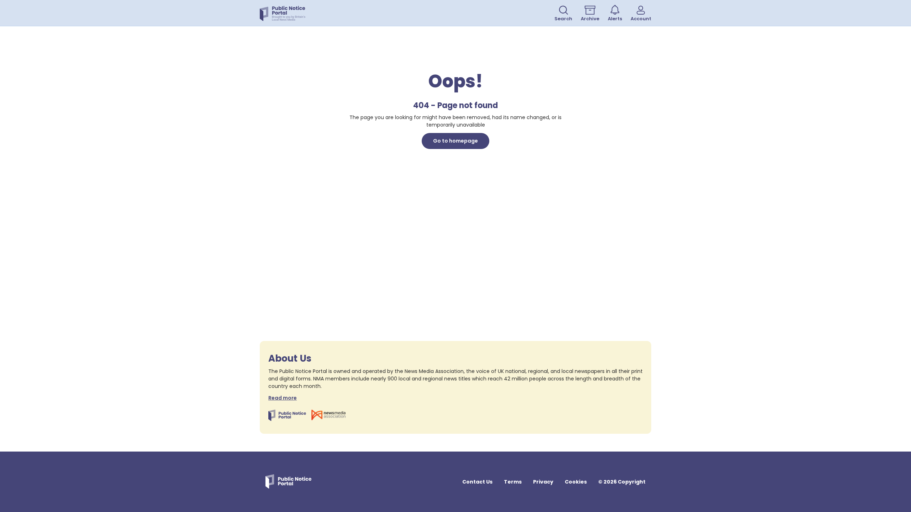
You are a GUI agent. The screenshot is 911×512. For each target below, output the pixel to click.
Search (563, 18)
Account (641, 18)
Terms (513, 481)
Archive (590, 18)
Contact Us (477, 481)
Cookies (576, 481)
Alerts (615, 18)
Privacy (543, 481)
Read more (282, 397)
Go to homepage (455, 140)
